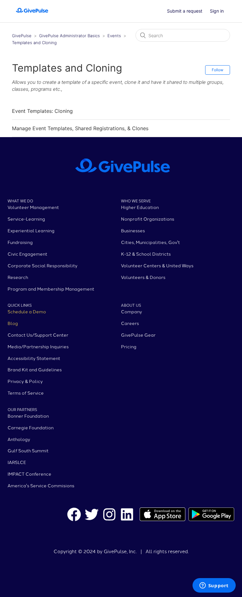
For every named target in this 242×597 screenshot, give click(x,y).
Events (114, 35)
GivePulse (22, 35)
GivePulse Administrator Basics (70, 35)
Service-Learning (26, 219)
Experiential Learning (31, 230)
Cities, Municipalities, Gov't (150, 242)
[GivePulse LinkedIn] (127, 515)
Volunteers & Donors (143, 277)
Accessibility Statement (34, 358)
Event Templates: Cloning (42, 111)
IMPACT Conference (29, 474)
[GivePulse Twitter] (92, 515)
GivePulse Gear (138, 335)
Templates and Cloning (34, 42)
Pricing (128, 346)
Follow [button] (217, 69)
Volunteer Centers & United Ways (157, 265)
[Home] (32, 14)
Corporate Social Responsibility (43, 265)
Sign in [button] (217, 11)
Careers (130, 323)
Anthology (19, 439)
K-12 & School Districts (146, 254)
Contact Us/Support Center (38, 335)
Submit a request (184, 11)
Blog (13, 323)
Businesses (133, 230)
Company (131, 311)
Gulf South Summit (28, 450)
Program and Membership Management (51, 289)
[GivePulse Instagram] (109, 515)
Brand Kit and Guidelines (35, 369)
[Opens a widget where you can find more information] (214, 586)
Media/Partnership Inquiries (38, 346)
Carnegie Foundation (31, 427)
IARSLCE (17, 462)
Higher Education (140, 207)
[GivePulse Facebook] (74, 515)
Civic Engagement (27, 254)
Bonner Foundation (28, 416)
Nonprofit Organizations (147, 219)
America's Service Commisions (41, 485)
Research (18, 277)
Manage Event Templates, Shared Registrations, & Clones (80, 128)
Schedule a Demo (27, 311)
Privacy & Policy (25, 381)
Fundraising (20, 242)
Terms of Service (26, 393)
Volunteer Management (33, 207)
